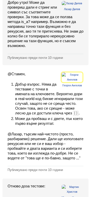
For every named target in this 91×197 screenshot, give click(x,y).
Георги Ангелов (72, 85)
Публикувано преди (35, 58)
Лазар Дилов (72, 9)
